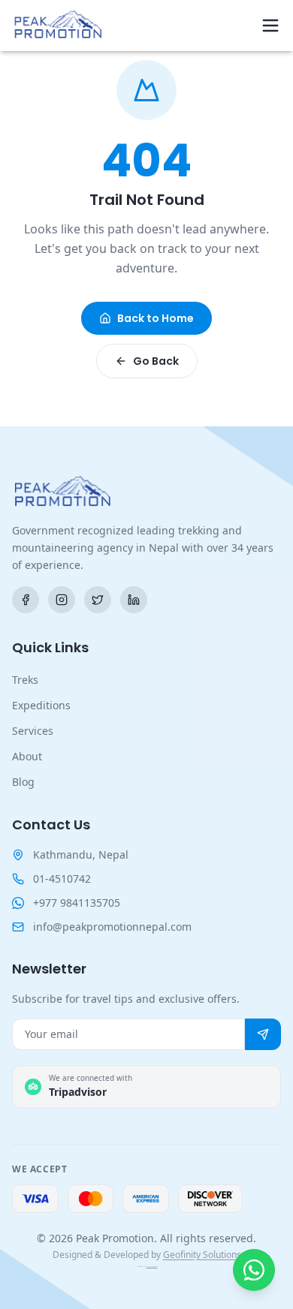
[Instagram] (61, 599)
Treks (25, 680)
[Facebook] (25, 599)
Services (32, 731)
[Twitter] (97, 599)
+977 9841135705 (76, 902)
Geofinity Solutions (202, 1254)
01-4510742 (62, 878)
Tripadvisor (78, 1092)
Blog (23, 782)
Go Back (156, 361)
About (27, 756)
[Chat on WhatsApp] (254, 1270)
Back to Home (155, 318)
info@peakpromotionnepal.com (112, 926)
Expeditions (41, 705)
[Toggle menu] (270, 25)
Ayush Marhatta (152, 1266)
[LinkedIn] (133, 599)
